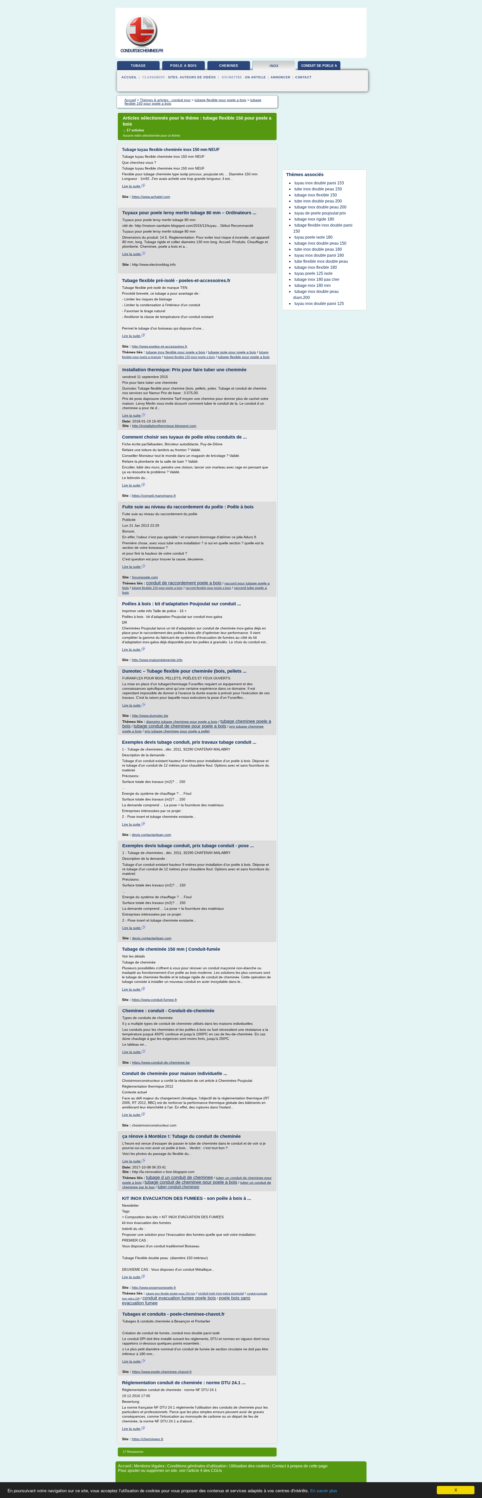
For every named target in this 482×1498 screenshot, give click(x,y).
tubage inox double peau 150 (320, 243)
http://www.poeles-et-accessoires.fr (159, 346)
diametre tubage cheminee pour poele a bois (181, 722)
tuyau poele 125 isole (313, 273)
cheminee (228, 66)
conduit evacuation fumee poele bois (179, 1298)
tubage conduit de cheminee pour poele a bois (180, 726)
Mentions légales (149, 1466)
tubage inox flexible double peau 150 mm (170, 1293)
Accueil (129, 77)
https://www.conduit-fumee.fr (154, 1000)
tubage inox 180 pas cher (316, 279)
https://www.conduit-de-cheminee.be (161, 1062)
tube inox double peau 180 (318, 249)
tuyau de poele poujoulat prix (320, 213)
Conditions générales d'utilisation (196, 1466)
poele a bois (183, 66)
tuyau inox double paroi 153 (319, 183)
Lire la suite (131, 186)
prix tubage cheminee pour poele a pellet (177, 731)
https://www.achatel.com (151, 197)
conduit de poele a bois (319, 67)
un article (255, 77)
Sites (173, 77)
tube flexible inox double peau (321, 261)
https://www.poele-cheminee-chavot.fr (162, 1372)
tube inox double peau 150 (318, 189)
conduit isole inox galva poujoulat (221, 1293)
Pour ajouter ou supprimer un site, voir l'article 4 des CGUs (170, 1470)
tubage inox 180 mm (312, 285)
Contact (303, 77)
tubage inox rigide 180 (314, 219)
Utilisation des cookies (249, 1466)
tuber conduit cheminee (178, 1187)
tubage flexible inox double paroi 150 (322, 228)
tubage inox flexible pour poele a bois (175, 352)
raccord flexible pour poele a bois (208, 588)
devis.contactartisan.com (151, 835)
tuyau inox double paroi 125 (319, 303)
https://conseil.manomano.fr (154, 496)
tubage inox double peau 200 (320, 207)
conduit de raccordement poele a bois (183, 582)
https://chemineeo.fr (147, 1439)
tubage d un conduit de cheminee (179, 1177)
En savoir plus (323, 1490)
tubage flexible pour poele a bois (244, 357)
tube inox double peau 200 (318, 201)
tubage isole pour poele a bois (232, 352)
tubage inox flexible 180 (315, 267)
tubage (138, 66)
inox (274, 66)
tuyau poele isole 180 (313, 237)
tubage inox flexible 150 (315, 195)
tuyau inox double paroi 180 (319, 255)
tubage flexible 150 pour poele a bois (189, 357)
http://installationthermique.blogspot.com (164, 426)
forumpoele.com (145, 577)
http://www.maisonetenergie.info (157, 660)
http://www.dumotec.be (150, 716)
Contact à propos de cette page (300, 1466)
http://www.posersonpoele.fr (154, 1288)
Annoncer (280, 77)
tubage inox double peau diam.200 (316, 294)
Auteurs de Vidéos (198, 77)
